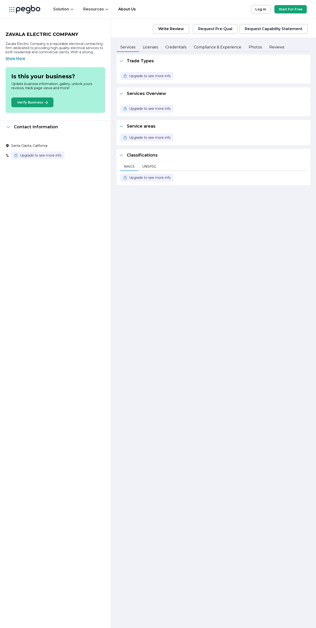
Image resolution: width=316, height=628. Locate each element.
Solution (61, 9)
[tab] (128, 47)
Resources (93, 9)
